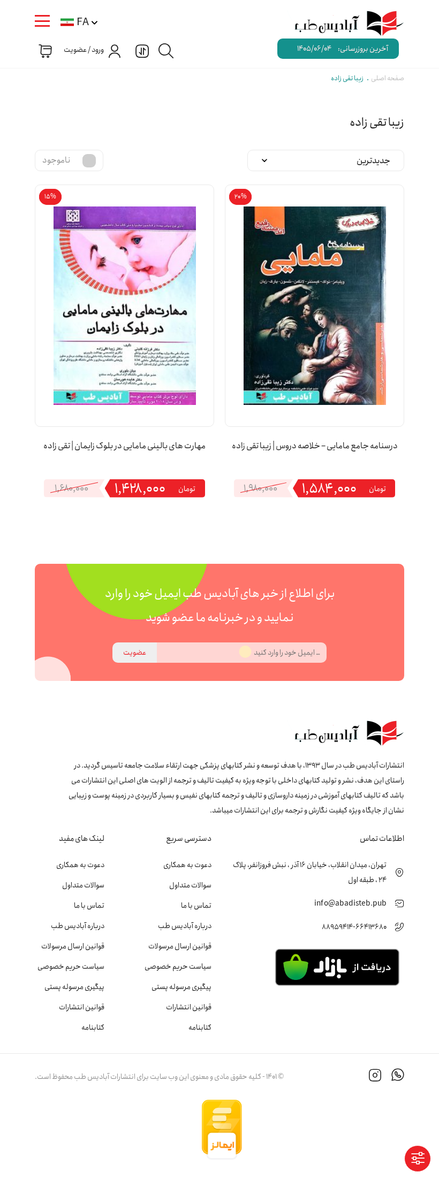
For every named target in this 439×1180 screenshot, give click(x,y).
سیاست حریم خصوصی (178, 966)
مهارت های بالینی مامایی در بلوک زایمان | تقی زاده (124, 446)
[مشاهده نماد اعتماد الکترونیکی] (324, 1130)
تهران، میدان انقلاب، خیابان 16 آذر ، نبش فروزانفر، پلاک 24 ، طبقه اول (310, 872)
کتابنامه (199, 1027)
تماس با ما (196, 905)
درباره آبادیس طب (184, 926)
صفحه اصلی (387, 78)
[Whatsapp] (397, 1077)
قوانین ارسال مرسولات (179, 946)
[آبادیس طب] (343, 24)
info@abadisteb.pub (350, 903)
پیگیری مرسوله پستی (181, 987)
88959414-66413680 (354, 927)
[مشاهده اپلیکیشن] (337, 966)
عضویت (134, 652)
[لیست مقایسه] (141, 50)
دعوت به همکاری (187, 865)
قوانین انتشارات (188, 1007)
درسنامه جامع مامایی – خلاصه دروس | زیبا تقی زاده (315, 446)
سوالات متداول (190, 885)
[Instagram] (375, 1077)
